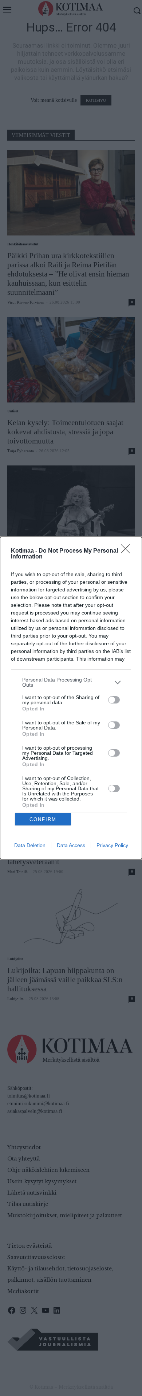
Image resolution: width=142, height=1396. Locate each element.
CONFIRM (42, 819)
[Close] (128, 551)
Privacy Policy (112, 845)
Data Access (71, 845)
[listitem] (71, 682)
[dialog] (71, 698)
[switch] (114, 699)
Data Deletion (30, 845)
